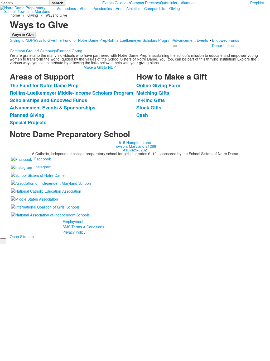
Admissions (66, 8)
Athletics (133, 8)
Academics (103, 8)
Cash (142, 115)
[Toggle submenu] (175, 46)
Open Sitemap (22, 236)
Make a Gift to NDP (100, 67)
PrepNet (257, 2)
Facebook (42, 158)
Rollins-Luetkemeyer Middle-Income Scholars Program (71, 92)
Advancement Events (190, 40)
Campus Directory (145, 2)
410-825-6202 (135, 149)
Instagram (43, 166)
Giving (174, 8)
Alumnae (188, 2)
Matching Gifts (152, 92)
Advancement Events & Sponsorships (52, 107)
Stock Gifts (148, 107)
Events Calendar (116, 2)
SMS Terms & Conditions (83, 226)
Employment (72, 221)
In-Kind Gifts (150, 100)
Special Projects (28, 122)
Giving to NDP (21, 40)
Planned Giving (69, 50)
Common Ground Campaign (33, 50)
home (16, 15)
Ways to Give (44, 40)
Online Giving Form (158, 85)
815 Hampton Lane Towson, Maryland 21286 (135, 144)
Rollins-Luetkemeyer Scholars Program (140, 40)
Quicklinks (168, 2)
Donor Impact (223, 45)
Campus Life (154, 8)
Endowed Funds (225, 40)
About (85, 8)
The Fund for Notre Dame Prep (81, 40)
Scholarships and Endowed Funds (48, 100)
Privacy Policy (73, 232)
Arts (119, 8)
